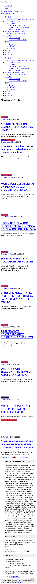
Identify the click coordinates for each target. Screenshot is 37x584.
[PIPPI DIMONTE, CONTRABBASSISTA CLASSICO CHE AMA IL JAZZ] (19, 325)
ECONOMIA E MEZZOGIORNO (15, 31)
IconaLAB (18, 582)
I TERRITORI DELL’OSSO (17, 34)
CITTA (11, 44)
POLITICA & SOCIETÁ (12, 21)
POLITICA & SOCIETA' (9, 420)
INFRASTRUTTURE (16, 46)
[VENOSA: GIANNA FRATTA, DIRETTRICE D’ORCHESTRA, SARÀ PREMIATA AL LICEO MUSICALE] (19, 286)
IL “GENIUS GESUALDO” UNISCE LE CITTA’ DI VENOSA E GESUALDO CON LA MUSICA (18, 226)
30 (20, 457)
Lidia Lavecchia (8, 142)
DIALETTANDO (14, 38)
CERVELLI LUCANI (8, 140)
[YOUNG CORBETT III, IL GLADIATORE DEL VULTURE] (19, 252)
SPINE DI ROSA (14, 29)
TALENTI (8, 50)
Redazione (6, 119)
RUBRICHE (9, 54)
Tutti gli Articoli (14, 577)
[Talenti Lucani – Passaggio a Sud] (13, 11)
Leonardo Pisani (8, 177)
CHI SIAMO (9, 17)
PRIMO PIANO (6, 175)
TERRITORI (9, 42)
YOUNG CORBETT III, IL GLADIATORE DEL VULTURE (17, 260)
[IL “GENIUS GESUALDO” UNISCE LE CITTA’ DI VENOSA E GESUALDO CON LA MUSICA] (19, 215)
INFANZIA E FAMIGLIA (17, 25)
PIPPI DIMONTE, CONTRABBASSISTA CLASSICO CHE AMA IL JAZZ (17, 334)
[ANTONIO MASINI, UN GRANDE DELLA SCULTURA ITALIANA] (20, 117)
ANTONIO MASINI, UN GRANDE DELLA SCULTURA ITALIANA (17, 126)
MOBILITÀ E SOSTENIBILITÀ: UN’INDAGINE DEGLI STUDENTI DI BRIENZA (17, 186)
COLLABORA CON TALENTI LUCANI (21, 19)
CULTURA (8, 36)
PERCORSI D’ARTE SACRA (18, 40)
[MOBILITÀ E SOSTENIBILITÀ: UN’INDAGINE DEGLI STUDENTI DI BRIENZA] (23, 175)
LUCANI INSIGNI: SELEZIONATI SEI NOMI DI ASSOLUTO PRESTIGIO (16, 371)
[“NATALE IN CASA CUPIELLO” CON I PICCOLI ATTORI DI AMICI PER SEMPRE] (20, 397)
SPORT (7, 52)
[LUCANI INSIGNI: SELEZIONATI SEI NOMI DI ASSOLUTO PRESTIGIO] (19, 362)
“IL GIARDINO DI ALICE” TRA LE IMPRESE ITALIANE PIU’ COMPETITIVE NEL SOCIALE (17, 444)
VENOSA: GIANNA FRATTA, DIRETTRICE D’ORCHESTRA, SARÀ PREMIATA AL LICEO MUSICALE (17, 297)
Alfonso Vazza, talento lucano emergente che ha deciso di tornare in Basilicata (17, 149)
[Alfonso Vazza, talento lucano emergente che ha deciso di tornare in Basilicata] (20, 140)
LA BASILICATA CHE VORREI (19, 27)
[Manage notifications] (32, 579)
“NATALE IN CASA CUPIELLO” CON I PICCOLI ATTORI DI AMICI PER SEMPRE (17, 409)
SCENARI (12, 23)
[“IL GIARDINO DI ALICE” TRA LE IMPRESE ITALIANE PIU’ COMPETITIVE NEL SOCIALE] (12, 435)
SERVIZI (12, 48)
